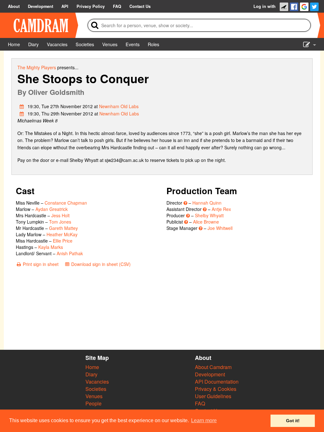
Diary (91, 374)
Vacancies (97, 381)
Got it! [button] (293, 420)
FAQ (200, 403)
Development (210, 374)
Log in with (264, 6)
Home (92, 367)
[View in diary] (21, 106)
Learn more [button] (204, 420)
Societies (95, 388)
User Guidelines (213, 396)
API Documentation (217, 381)
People (93, 403)
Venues (94, 396)
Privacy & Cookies (215, 388)
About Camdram (213, 367)
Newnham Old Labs (119, 106)
